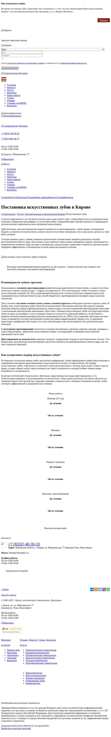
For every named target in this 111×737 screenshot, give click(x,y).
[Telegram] (100, 589)
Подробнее (79, 11)
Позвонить (15, 116)
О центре (11, 85)
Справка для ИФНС (17, 103)
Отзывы (11, 100)
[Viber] (104, 589)
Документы (12, 655)
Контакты (12, 106)
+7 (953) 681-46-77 (10, 138)
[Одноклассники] (96, 589)
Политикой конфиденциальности (73, 63)
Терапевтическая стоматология (41, 650)
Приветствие (13, 650)
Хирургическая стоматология (40, 658)
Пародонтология (34, 673)
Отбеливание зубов (35, 680)
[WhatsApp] (108, 589)
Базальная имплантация (37, 652)
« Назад (5, 589)
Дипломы (11, 658)
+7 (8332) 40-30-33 (10, 133)
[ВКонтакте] (92, 589)
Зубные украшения (35, 678)
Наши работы (13, 95)
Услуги (10, 90)
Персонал (11, 92)
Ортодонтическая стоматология (41, 663)
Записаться (15, 113)
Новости (11, 87)
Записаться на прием (17, 570)
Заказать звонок (8, 595)
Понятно (104, 20)
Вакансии (12, 660)
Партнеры (12, 652)
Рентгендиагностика (36, 675)
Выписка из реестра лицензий (16, 728)
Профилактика (33, 683)
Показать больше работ (55, 528)
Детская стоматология (36, 660)
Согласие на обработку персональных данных (25, 63)
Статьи (10, 98)
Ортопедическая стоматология (41, 655)
